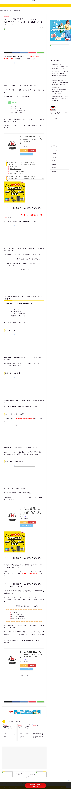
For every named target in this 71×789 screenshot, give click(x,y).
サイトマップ (43, 5)
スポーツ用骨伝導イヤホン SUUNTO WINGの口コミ (22, 176)
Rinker (26, 144)
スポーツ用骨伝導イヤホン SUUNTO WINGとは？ (21, 162)
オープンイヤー (14, 167)
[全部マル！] (35, 0)
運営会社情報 (25, 5)
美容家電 (54, 167)
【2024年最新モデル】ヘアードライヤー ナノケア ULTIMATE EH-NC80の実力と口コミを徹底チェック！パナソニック (60, 74)
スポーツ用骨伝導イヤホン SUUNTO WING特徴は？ (22, 164)
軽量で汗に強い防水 (15, 169)
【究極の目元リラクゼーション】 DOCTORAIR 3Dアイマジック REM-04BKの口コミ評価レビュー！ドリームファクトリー (60, 90)
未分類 (53, 160)
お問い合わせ (53, 5)
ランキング (54, 150)
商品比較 (54, 157)
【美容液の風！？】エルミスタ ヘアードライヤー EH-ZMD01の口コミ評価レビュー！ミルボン (60, 66)
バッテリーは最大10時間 (17, 171)
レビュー (6, 16)
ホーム (16, 5)
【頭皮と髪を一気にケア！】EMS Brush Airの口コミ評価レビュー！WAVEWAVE (60, 98)
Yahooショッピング (26, 153)
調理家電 (54, 171)
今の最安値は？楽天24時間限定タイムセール (35, 785)
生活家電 (54, 164)
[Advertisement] (24, 280)
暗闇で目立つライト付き (17, 173)
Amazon (24, 150)
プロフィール (34, 5)
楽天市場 (32, 150)
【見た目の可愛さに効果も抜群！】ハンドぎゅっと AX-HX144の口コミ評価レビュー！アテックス (60, 82)
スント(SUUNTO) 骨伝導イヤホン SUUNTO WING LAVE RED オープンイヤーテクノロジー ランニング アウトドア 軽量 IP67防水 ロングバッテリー (31, 140)
